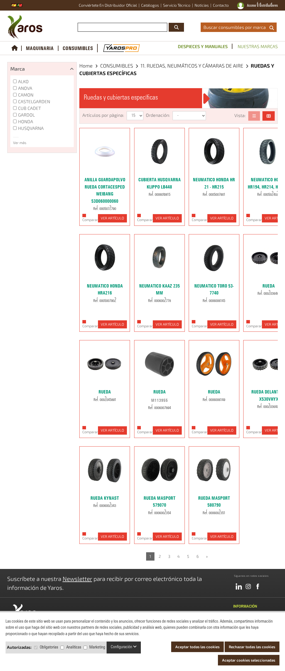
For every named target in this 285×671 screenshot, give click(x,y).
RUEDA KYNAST (104, 498)
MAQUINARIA (40, 48)
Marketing (97, 647)
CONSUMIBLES (78, 48)
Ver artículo (112, 218)
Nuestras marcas (258, 46)
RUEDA (268, 286)
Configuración (122, 647)
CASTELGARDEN (34, 101)
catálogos (150, 5)
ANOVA (25, 88)
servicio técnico (176, 5)
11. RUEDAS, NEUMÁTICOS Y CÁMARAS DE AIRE (192, 66)
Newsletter (77, 578)
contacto (221, 5)
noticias (202, 5)
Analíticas (73, 647)
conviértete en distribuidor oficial (108, 5)
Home (86, 66)
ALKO (23, 81)
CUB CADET (29, 108)
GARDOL (26, 114)
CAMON (25, 94)
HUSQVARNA (31, 128)
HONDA (25, 121)
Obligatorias (49, 647)
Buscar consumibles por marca (235, 27)
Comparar (90, 219)
